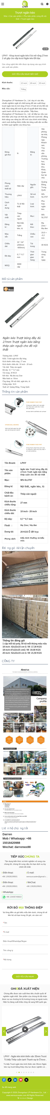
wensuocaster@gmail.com (37, 876)
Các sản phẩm (15, 16)
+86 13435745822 (14, 897)
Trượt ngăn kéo (27, 19)
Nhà (5, 16)
